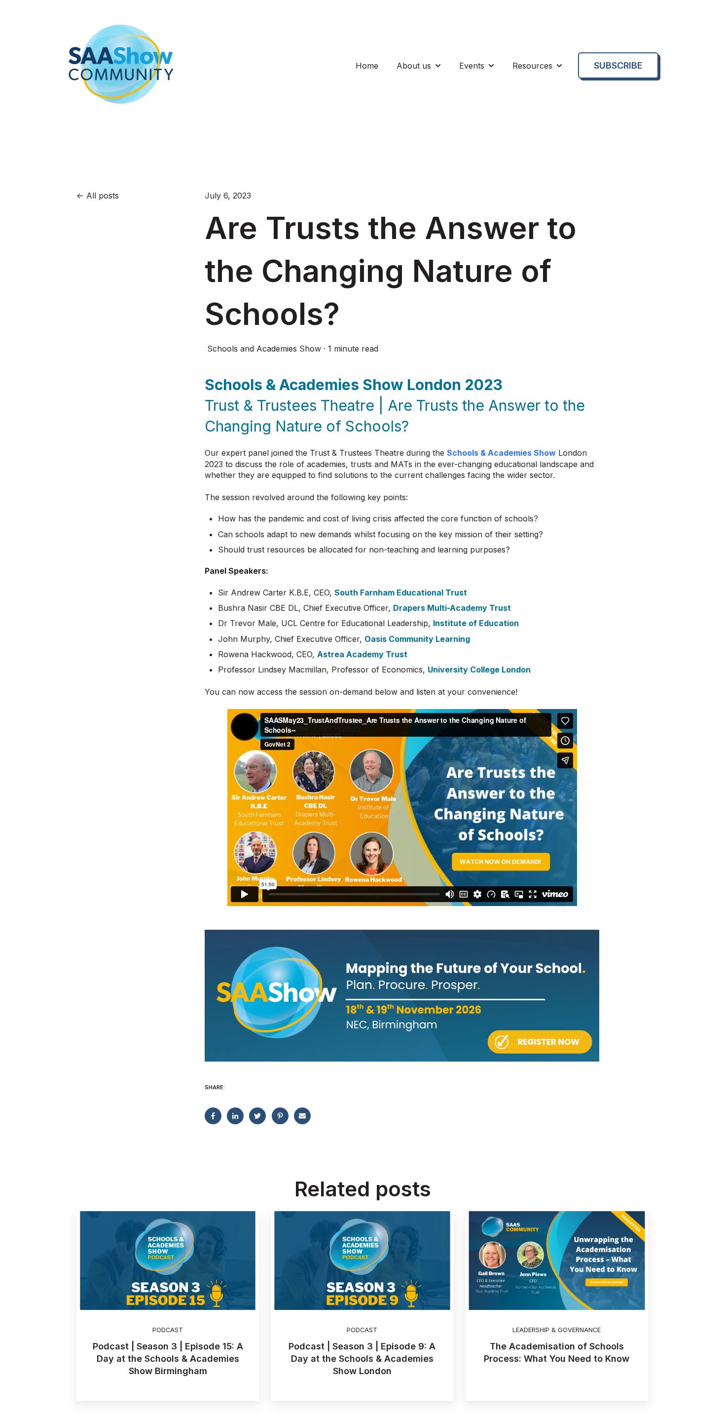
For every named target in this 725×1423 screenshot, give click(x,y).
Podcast (167, 1330)
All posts (102, 195)
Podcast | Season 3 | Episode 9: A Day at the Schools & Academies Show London (362, 1358)
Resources (532, 66)
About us (414, 66)
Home (367, 66)
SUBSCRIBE (618, 65)
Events (471, 66)
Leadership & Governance (556, 1330)
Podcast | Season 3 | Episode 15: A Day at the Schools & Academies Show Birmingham (168, 1358)
